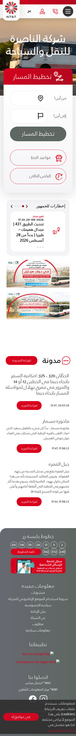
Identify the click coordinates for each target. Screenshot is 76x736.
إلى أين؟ (59, 116)
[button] (68, 11)
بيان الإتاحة (38, 611)
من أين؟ (60, 98)
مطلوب (38, 624)
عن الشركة (38, 617)
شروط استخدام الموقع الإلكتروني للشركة (38, 599)
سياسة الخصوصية (38, 605)
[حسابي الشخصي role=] (42, 11)
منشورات (38, 592)
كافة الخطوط (26, 552)
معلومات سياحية (38, 630)
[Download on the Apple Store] (38, 661)
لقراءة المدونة (21, 360)
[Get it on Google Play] (38, 654)
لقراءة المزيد (29, 405)
